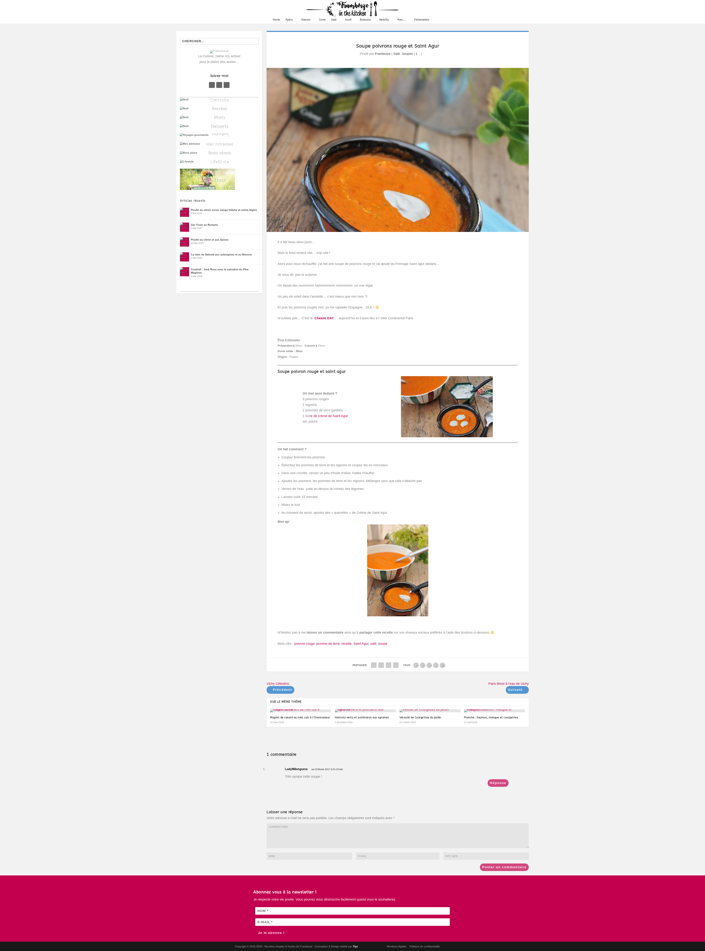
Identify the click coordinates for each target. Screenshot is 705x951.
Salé (334, 19)
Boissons (365, 19)
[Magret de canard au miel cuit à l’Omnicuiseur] (300, 710)
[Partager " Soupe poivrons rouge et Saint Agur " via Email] (388, 665)
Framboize (383, 54)
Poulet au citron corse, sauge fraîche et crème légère (224, 209)
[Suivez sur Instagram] (226, 85)
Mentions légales (396, 946)
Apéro (289, 19)
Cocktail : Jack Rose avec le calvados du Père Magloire (220, 271)
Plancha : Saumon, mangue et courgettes (491, 717)
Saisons (305, 19)
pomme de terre (328, 643)
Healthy (384, 19)
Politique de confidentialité (424, 946)
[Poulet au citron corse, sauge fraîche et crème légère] (184, 212)
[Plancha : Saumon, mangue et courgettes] (494, 710)
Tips (355, 946)
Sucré (348, 19)
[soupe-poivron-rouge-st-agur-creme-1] (447, 436)
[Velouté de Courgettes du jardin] (430, 710)
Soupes (407, 54)
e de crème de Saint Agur (329, 416)
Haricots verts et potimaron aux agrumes (362, 717)
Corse (322, 19)
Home (276, 19)
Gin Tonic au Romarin (204, 224)
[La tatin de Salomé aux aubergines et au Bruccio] (184, 256)
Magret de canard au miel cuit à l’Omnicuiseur (300, 717)
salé (373, 643)
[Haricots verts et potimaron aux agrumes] (365, 710)
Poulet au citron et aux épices (209, 239)
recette (346, 643)
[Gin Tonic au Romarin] (184, 227)
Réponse (498, 783)
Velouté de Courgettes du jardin (420, 717)
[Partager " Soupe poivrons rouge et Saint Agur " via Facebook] (373, 665)
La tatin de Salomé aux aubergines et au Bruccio (221, 254)
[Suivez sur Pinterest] (219, 85)
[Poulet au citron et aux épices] (184, 242)
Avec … (401, 19)
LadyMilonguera (296, 769)
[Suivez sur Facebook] (212, 85)
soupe (382, 643)
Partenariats (421, 19)
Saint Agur (360, 643)
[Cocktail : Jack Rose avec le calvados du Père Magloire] (184, 271)
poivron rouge (304, 643)
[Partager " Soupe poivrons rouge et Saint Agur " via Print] (396, 665)
